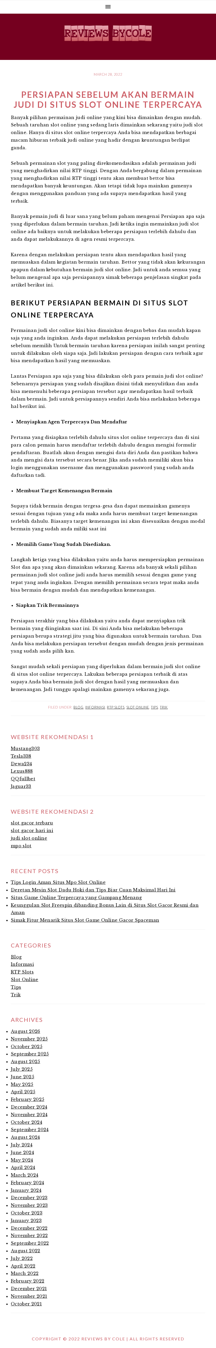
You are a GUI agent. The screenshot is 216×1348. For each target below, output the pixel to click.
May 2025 (22, 1084)
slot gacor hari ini (32, 830)
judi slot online (29, 838)
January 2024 (26, 1190)
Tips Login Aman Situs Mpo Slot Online (58, 882)
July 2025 (22, 1069)
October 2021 (26, 1303)
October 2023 (26, 1213)
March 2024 (24, 1175)
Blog (78, 707)
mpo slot (21, 845)
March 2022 (24, 1273)
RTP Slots (116, 707)
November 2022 (29, 1235)
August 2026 (25, 1031)
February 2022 (27, 1281)
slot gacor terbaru (32, 823)
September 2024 (29, 1129)
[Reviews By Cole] (108, 43)
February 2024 (27, 1182)
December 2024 (29, 1107)
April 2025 (23, 1091)
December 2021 (29, 1288)
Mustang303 (25, 748)
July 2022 (22, 1258)
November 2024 (29, 1114)
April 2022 (23, 1266)
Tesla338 (21, 756)
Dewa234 (21, 763)
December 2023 (29, 1197)
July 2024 (21, 1144)
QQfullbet (23, 778)
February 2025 (27, 1099)
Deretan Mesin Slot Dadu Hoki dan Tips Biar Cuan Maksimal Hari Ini (93, 890)
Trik (164, 707)
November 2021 (29, 1296)
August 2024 (25, 1137)
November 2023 (29, 1205)
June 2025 (22, 1076)
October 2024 (26, 1122)
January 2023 (26, 1220)
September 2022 (30, 1243)
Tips (154, 707)
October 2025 (26, 1046)
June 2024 (22, 1152)
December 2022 (29, 1228)
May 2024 (22, 1160)
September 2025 (30, 1054)
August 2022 (25, 1250)
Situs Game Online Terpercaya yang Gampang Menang (76, 897)
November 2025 (29, 1039)
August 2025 (25, 1061)
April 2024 (23, 1167)
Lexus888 (22, 771)
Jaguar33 (21, 786)
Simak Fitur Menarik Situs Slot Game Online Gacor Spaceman (85, 920)
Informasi (95, 707)
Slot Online (137, 707)
